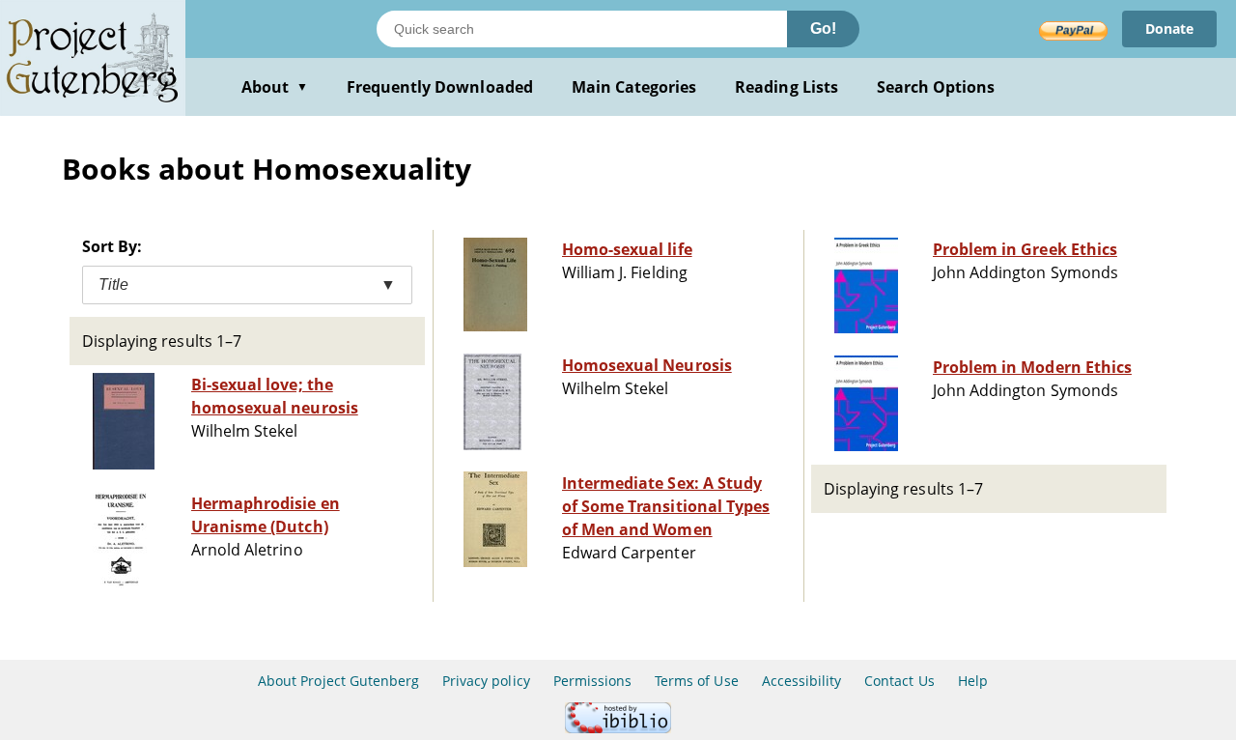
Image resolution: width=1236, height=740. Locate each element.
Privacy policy (486, 680)
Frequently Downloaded (440, 87)
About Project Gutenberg (338, 680)
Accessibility (802, 680)
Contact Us (899, 680)
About (274, 87)
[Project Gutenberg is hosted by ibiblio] (618, 728)
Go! (823, 28)
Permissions (592, 680)
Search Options (936, 87)
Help (973, 680)
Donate (1169, 28)
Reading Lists (786, 87)
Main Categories (634, 87)
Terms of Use (696, 680)
